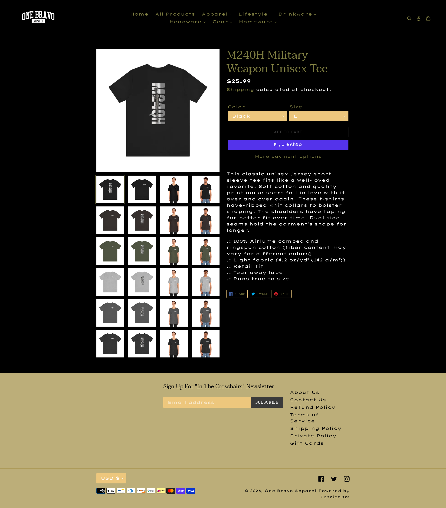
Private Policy (313, 435)
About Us (304, 392)
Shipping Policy (315, 428)
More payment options (288, 156)
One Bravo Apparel (290, 491)
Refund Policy (312, 407)
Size (295, 106)
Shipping (240, 89)
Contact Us (308, 399)
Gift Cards (307, 443)
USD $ (110, 478)
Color (236, 106)
